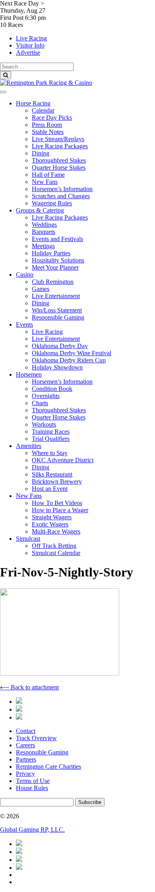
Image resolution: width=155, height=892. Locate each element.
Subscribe (89, 802)
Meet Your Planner (55, 267)
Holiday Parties (51, 253)
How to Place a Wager (60, 510)
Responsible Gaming (58, 317)
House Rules (32, 788)
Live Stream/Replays (58, 139)
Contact (25, 730)
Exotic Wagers (50, 524)
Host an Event (50, 488)
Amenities (28, 445)
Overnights (46, 395)
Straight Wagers (52, 517)
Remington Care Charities (48, 766)
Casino (24, 274)
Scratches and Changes (61, 196)
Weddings (44, 224)
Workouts (44, 424)
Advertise (28, 52)
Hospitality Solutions (58, 260)
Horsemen (29, 374)
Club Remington (53, 281)
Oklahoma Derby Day (60, 346)
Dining (40, 153)
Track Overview (36, 738)
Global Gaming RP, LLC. (32, 829)
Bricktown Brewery (57, 481)
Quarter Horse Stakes (58, 167)
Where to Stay (50, 453)
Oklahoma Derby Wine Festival (71, 353)
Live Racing (31, 38)
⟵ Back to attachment (29, 687)
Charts (40, 403)
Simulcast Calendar (56, 552)
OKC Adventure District (62, 460)
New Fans (45, 181)
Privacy (25, 773)
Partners (26, 759)
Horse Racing (33, 103)
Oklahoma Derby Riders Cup (69, 360)
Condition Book (52, 388)
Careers (25, 745)
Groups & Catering (40, 210)
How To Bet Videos (57, 503)
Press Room (47, 124)
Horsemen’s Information (62, 189)
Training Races (51, 431)
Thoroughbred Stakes (59, 160)
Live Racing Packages (60, 146)
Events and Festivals (57, 238)
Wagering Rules (52, 203)
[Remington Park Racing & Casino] (46, 82)
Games (40, 288)
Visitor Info (30, 45)
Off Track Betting (54, 545)
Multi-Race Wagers (56, 531)
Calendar (43, 110)
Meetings (43, 246)
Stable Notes (48, 131)
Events (24, 324)
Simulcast (28, 538)
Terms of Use (33, 780)
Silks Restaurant (52, 474)
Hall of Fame (48, 174)
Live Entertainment (56, 296)
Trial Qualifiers (51, 438)
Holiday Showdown (57, 367)
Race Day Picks (52, 117)
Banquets (43, 231)
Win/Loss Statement (57, 310)
